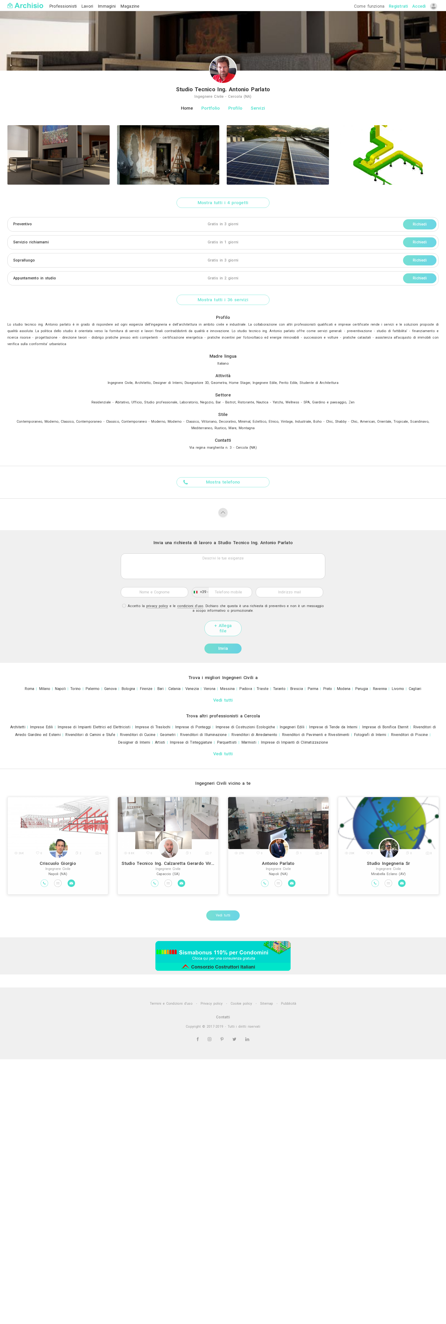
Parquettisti (227, 742)
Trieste (263, 689)
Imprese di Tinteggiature (191, 742)
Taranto (279, 689)
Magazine (130, 6)
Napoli (60, 689)
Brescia (296, 689)
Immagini (108, 6)
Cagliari (415, 689)
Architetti (17, 727)
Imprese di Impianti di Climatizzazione (294, 742)
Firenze (146, 689)
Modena (343, 689)
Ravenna (380, 689)
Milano (44, 689)
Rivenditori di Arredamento (254, 734)
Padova (245, 689)
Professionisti (64, 6)
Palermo (92, 689)
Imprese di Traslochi (153, 727)
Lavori (88, 6)
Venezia (192, 689)
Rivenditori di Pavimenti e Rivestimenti (315, 734)
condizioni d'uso (190, 606)
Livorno (398, 689)
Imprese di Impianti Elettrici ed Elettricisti (94, 727)
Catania (174, 689)
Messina (227, 689)
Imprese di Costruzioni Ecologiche (245, 727)
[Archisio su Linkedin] (247, 1039)
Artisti (160, 742)
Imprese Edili (41, 727)
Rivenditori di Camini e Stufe (90, 734)
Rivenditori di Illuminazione (203, 734)
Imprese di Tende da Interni (333, 727)
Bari (160, 689)
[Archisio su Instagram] (210, 1039)
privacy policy (157, 606)
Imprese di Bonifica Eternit (385, 727)
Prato (327, 689)
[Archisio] (25, 2)
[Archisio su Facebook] (198, 1039)
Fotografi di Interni (370, 734)
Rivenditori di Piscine (409, 734)
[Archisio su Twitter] (235, 1039)
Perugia (361, 689)
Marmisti (248, 742)
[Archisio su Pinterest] (223, 1039)
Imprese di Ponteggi (193, 727)
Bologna (128, 689)
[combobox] (200, 592)
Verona (209, 689)
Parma (313, 689)
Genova (110, 689)
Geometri (167, 734)
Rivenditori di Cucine (137, 734)
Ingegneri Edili (292, 727)
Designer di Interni (134, 742)
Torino (75, 689)
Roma (29, 689)
